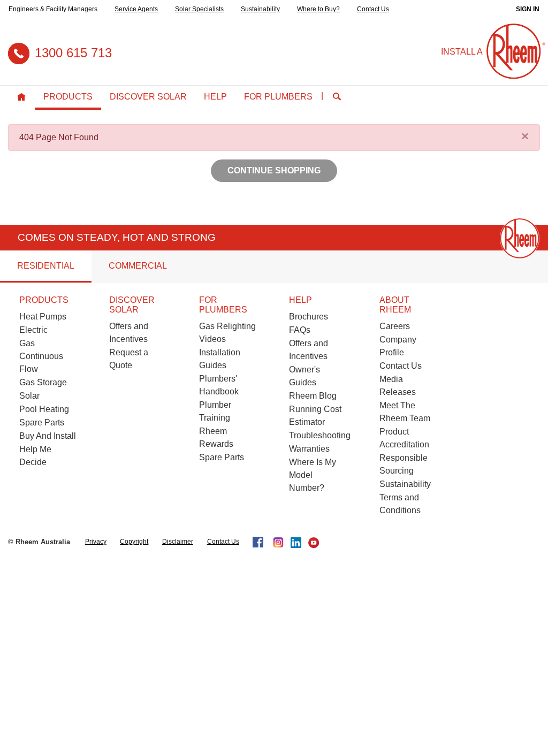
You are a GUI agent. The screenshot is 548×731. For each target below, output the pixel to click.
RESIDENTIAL (45, 265)
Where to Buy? (318, 9)
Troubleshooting (320, 435)
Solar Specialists (199, 9)
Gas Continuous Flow (41, 356)
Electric (33, 329)
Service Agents (136, 9)
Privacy (95, 541)
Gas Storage (43, 382)
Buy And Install (47, 435)
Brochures (308, 316)
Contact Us (373, 9)
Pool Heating (44, 409)
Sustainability (260, 9)
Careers (394, 326)
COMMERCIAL (138, 265)
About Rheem (395, 304)
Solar (29, 395)
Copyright (134, 541)
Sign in (527, 9)
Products (68, 96)
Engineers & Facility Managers (53, 9)
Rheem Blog (313, 395)
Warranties (309, 448)
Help (215, 96)
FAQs (299, 329)
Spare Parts (41, 422)
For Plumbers (278, 96)
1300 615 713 (73, 52)
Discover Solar (148, 96)
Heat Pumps (42, 316)
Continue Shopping (274, 170)
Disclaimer (177, 541)
